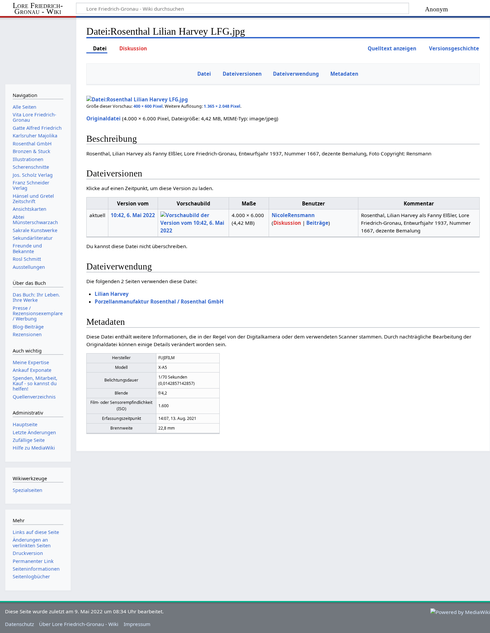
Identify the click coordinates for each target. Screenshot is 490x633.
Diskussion (287, 222)
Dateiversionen (242, 73)
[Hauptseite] (38, 49)
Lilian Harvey (112, 293)
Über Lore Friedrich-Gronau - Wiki (78, 624)
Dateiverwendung (296, 73)
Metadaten (344, 73)
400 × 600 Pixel (148, 106)
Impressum (137, 624)
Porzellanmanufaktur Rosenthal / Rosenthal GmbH (159, 301)
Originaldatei (103, 118)
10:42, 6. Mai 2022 (133, 215)
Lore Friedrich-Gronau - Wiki (38, 9)
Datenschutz (19, 624)
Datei (204, 73)
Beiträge (317, 222)
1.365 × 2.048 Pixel (222, 106)
